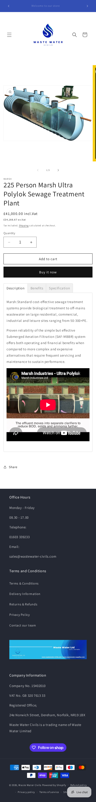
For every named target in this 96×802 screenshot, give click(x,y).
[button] (9, 35)
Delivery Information (25, 594)
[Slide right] (58, 170)
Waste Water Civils (29, 784)
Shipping (24, 225)
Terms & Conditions (24, 583)
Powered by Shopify (54, 784)
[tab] (15, 288)
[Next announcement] (87, 6)
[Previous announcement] (8, 6)
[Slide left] (38, 170)
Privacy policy (26, 792)
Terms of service (49, 792)
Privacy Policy (19, 615)
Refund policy (78, 785)
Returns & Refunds (23, 604)
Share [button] (13, 467)
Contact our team (22, 625)
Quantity (9, 233)
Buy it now (48, 272)
